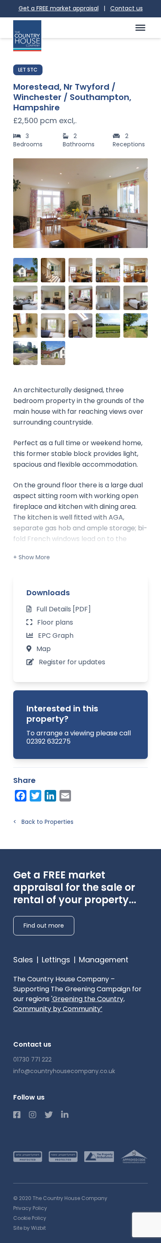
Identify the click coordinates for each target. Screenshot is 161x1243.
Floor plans (55, 622)
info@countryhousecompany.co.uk (64, 1071)
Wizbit (38, 1227)
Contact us (126, 8)
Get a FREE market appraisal (59, 8)
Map (43, 649)
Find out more (44, 925)
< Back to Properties (43, 822)
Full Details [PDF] (63, 609)
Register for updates (72, 662)
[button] (137, 203)
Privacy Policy (30, 1208)
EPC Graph (55, 635)
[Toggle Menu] (140, 27)
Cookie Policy (29, 1218)
